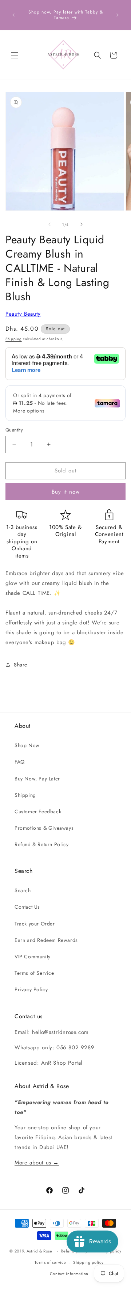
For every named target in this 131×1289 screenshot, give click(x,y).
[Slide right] (82, 224)
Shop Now (27, 745)
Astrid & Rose (39, 1251)
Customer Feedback (38, 811)
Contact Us (27, 906)
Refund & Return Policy (41, 844)
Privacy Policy (31, 989)
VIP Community (33, 956)
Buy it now (66, 492)
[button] (15, 55)
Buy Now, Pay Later (37, 778)
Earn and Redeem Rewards (46, 940)
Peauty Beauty (23, 314)
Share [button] (20, 664)
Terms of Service (34, 973)
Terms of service (50, 1262)
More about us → (37, 1163)
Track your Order (35, 923)
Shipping (13, 339)
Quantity (14, 429)
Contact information (69, 1274)
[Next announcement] (118, 15)
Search (23, 890)
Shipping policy (88, 1262)
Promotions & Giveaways (44, 828)
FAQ (20, 761)
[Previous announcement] (13, 15)
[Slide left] (49, 224)
